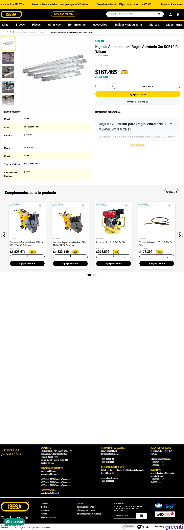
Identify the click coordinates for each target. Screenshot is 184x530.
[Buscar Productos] (159, 14)
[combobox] (135, 14)
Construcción (43, 32)
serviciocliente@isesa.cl (50, 493)
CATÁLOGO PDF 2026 (63, 14)
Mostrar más (137, 145)
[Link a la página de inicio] (11, 32)
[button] (4, 235)
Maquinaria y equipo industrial (26, 32)
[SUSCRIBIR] (141, 516)
